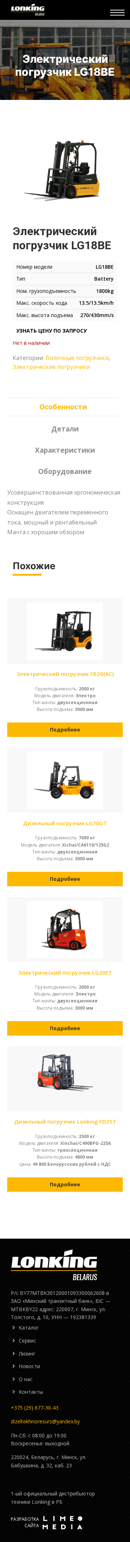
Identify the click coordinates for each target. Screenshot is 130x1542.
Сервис (27, 1340)
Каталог (29, 1327)
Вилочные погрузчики (77, 358)
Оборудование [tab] (65, 471)
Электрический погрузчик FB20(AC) (65, 673)
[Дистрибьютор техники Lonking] (60, 10)
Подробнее (65, 729)
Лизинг (27, 1353)
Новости (29, 1366)
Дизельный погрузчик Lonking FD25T (65, 1121)
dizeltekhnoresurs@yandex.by (45, 1421)
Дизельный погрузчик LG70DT (65, 823)
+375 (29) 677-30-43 (34, 1407)
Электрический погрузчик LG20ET (65, 972)
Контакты (31, 1391)
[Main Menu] (117, 13)
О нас (25, 1379)
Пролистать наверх (115, 1480)
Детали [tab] (65, 429)
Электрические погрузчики (51, 367)
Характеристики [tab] (65, 450)
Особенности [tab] (63, 407)
